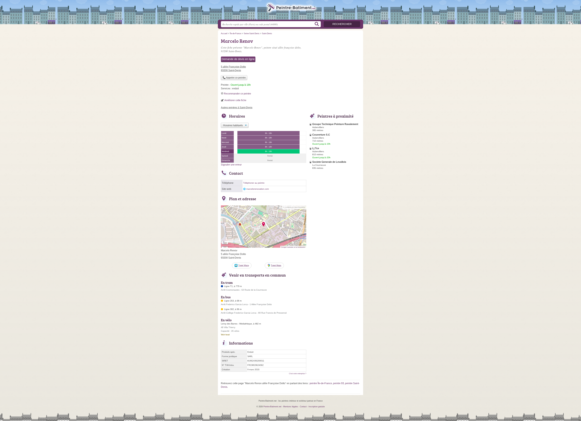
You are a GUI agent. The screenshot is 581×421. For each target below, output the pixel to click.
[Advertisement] (334, 241)
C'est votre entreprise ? (297, 373)
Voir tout (225, 334)
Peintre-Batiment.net (290, 10)
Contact (303, 406)
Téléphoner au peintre (253, 183)
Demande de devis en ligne (238, 59)
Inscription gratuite (317, 406)
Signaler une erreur (231, 164)
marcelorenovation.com (257, 189)
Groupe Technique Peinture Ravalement (335, 124)
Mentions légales (290, 406)
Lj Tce (315, 148)
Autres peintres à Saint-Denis (236, 107)
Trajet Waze (243, 265)
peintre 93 (338, 383)
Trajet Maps (276, 265)
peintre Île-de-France (321, 383)
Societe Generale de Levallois (329, 162)
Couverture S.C (321, 134)
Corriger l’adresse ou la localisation (293, 247)
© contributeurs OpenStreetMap (294, 207)
